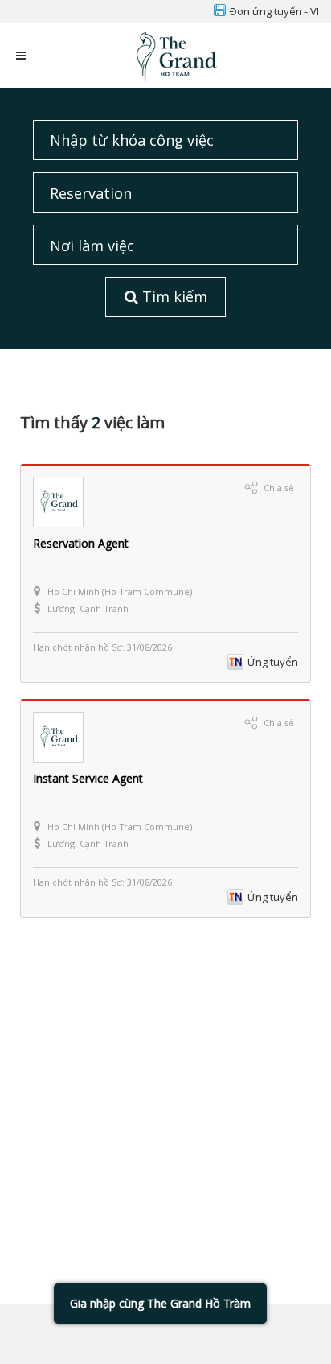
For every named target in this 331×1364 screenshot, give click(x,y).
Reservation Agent (81, 543)
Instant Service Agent (88, 778)
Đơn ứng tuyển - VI (274, 11)
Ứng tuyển (272, 662)
